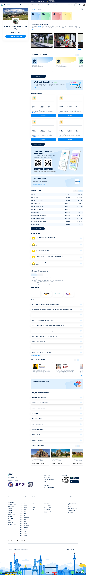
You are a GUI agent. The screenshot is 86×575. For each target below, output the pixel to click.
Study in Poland (23, 519)
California (39, 26)
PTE (33, 509)
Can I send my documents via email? (40, 315)
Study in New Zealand (24, 525)
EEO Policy (70, 506)
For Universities (47, 509)
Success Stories (47, 505)
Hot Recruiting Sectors (37, 434)
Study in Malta (23, 531)
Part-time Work (35, 413)
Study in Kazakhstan (24, 527)
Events (9, 520)
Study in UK (22, 499)
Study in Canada (23, 505)
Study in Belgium (23, 535)
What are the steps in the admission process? (42, 320)
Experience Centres (31, 4)
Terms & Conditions (72, 501)
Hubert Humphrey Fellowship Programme (45, 237)
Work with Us (46, 503)
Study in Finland (23, 533)
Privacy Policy (71, 499)
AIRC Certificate (71, 512)
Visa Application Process (38, 429)
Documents (40, 274)
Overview (33, 9)
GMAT (33, 501)
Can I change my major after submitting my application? (45, 304)
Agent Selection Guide (72, 508)
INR (80, 190)
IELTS (33, 499)
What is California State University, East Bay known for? (45, 331)
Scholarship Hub (11, 514)
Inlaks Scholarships (40, 244)
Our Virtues (46, 501)
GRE (33, 503)
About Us (46, 499)
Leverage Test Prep (12, 504)
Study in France (23, 511)
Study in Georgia (23, 529)
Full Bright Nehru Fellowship (42, 250)
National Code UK (71, 510)
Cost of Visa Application (37, 424)
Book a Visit (52, 1)
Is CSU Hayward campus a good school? (41, 352)
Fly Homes (62, 4)
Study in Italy (22, 515)
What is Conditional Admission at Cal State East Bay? (44, 336)
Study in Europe (23, 513)
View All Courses (37, 144)
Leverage (18, 549)
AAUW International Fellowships (43, 262)
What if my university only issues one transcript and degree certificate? (49, 325)
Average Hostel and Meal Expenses (40, 402)
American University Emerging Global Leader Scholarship (49, 256)
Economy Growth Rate (37, 440)
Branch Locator (11, 522)
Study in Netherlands (24, 517)
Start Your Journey (37, 76)
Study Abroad (11, 506)
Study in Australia (23, 523)
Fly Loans (10, 508)
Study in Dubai (23, 509)
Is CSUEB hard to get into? (38, 341)
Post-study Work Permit (37, 418)
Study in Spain (23, 521)
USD (75, 190)
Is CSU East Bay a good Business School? (41, 347)
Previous (76, 55)
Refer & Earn (10, 518)
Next (82, 41)
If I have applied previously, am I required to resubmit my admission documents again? (52, 309)
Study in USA (22, 501)
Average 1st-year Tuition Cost (39, 397)
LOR (56, 499)
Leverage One (11, 502)
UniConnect (10, 516)
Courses (40, 9)
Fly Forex (10, 510)
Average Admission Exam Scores (39, 408)
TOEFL (33, 507)
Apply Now (42, 115)
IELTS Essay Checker (12, 524)
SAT (33, 505)
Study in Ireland (23, 503)
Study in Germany (23, 507)
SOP (57, 501)
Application (34, 274)
